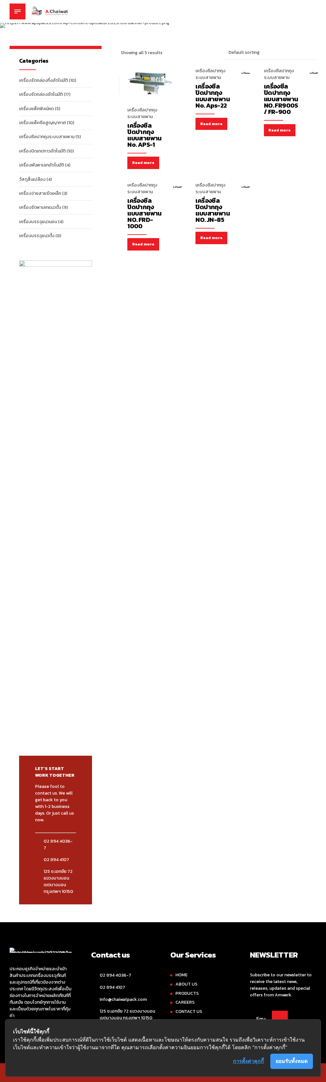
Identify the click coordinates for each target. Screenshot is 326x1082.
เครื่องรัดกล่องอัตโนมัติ (41, 94)
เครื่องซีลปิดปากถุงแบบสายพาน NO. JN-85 (212, 210)
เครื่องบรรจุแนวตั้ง (36, 235)
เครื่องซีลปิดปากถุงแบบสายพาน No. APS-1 (144, 135)
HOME (181, 975)
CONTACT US (188, 1011)
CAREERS (185, 1002)
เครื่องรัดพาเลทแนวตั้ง (40, 207)
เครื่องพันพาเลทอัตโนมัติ (41, 165)
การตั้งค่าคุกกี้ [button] (248, 1061)
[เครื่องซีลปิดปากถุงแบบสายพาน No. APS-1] (150, 91)
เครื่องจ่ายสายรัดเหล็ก (40, 193)
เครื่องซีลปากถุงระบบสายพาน (142, 113)
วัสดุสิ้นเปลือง (32, 179)
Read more (143, 163)
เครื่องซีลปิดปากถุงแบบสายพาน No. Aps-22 (212, 95)
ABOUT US (186, 984)
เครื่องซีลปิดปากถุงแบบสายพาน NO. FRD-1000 (144, 213)
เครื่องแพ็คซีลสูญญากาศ (42, 122)
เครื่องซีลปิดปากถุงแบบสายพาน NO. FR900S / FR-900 (281, 99)
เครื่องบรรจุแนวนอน (38, 221)
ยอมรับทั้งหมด (292, 1061)
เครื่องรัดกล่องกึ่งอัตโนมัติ (43, 80)
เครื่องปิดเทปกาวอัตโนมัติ (42, 151)
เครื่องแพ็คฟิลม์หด (36, 108)
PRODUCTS (187, 993)
